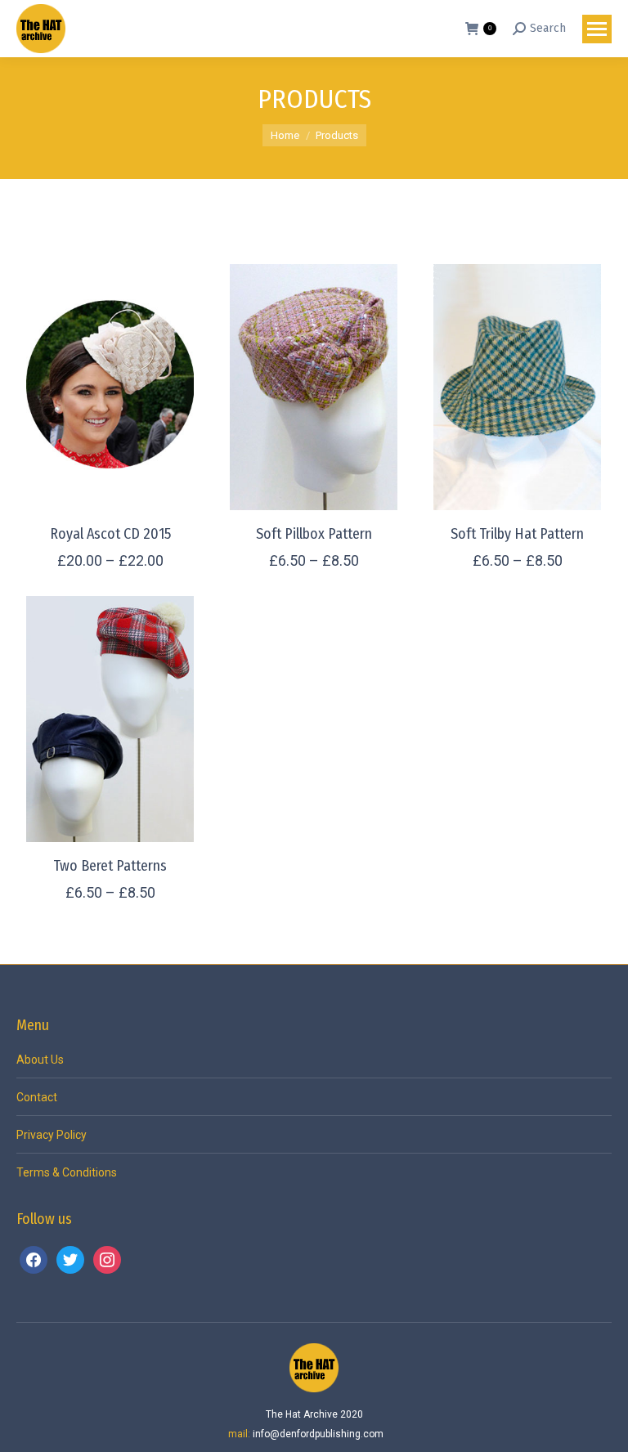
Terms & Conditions (66, 1172)
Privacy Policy (51, 1134)
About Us (40, 1059)
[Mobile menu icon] (597, 29)
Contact (36, 1097)
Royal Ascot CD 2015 (110, 534)
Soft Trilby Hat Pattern (517, 534)
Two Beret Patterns (110, 866)
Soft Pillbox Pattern (314, 534)
